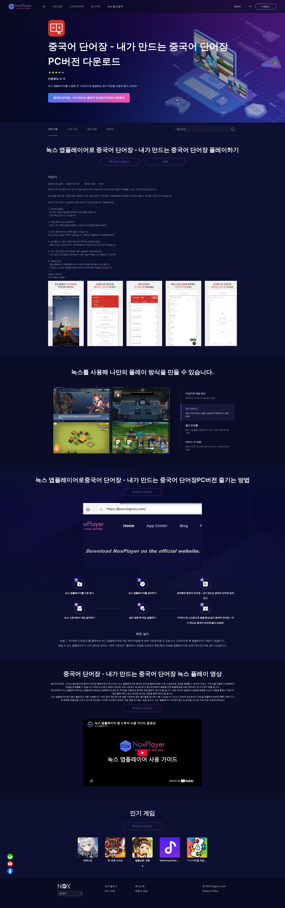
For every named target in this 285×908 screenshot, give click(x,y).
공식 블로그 (111, 886)
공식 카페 (110, 890)
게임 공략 (57, 6)
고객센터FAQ (76, 6)
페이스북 (140, 886)
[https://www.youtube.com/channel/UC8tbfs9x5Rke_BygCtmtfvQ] (10, 864)
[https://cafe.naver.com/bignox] (10, 857)
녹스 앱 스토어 (115, 6)
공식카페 (95, 6)
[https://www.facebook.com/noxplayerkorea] (10, 871)
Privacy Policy (210, 890)
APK (165, 161)
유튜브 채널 (141, 890)
